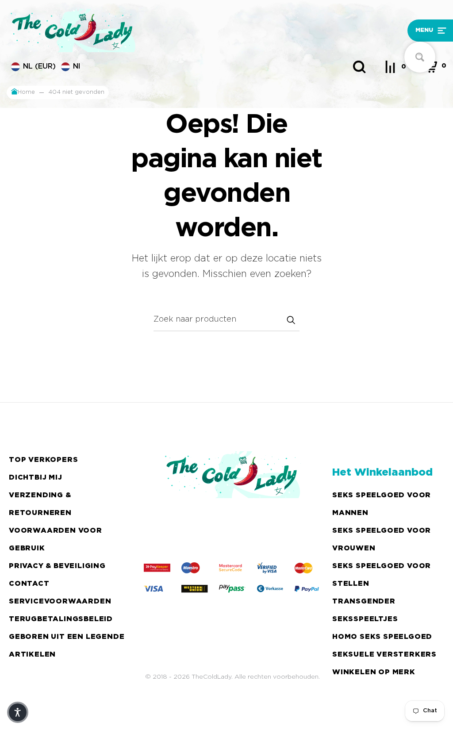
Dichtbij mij (35, 477)
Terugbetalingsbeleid (61, 619)
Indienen (290, 320)
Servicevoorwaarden (60, 601)
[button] (393, 30)
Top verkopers (43, 460)
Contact (29, 583)
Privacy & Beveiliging (57, 566)
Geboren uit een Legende (66, 637)
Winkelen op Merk (373, 672)
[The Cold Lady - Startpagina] (171, 30)
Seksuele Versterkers (384, 654)
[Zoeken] (359, 66)
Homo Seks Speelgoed (382, 637)
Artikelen (32, 654)
